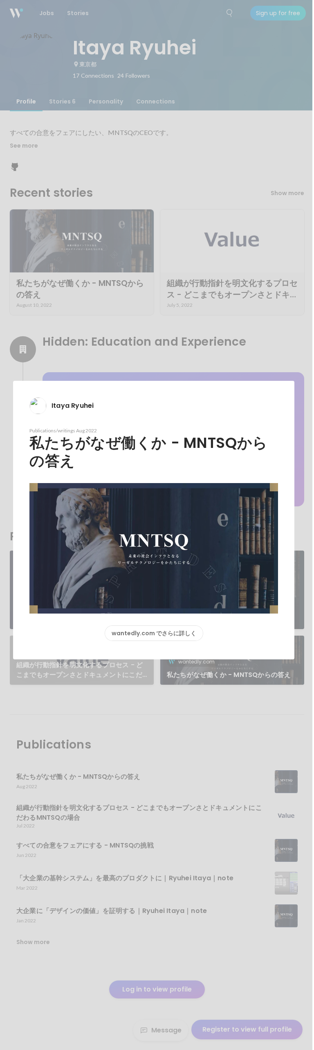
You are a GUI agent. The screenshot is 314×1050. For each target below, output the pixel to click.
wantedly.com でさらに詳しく (154, 633)
